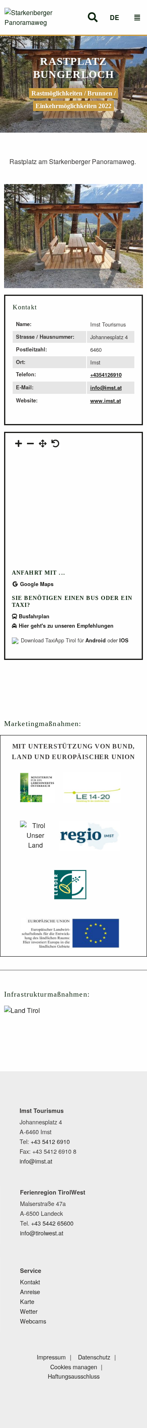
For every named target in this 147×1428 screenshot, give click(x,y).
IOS (124, 640)
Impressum (51, 1356)
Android (95, 640)
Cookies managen (73, 1366)
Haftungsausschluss (74, 1376)
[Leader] (70, 888)
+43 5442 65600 (52, 1223)
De (114, 17)
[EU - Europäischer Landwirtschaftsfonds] (70, 937)
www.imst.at (105, 400)
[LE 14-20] (92, 791)
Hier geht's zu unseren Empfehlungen (65, 625)
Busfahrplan (33, 616)
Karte (27, 1301)
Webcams (33, 1321)
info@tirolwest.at (41, 1232)
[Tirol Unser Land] (35, 840)
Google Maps (35, 584)
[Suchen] (93, 17)
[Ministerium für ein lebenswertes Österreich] (38, 791)
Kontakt (30, 1281)
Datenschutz (94, 1356)
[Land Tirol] (41, 1021)
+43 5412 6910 (50, 1141)
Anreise (30, 1291)
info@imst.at (106, 387)
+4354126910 (106, 374)
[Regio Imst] (89, 840)
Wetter (29, 1311)
